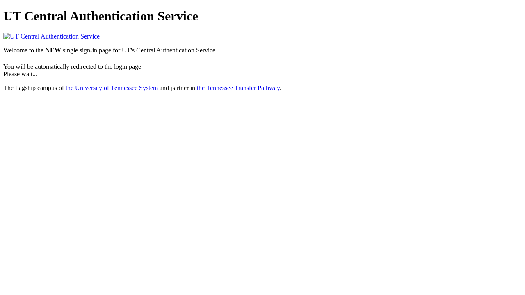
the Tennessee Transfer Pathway (238, 87)
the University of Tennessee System (112, 87)
